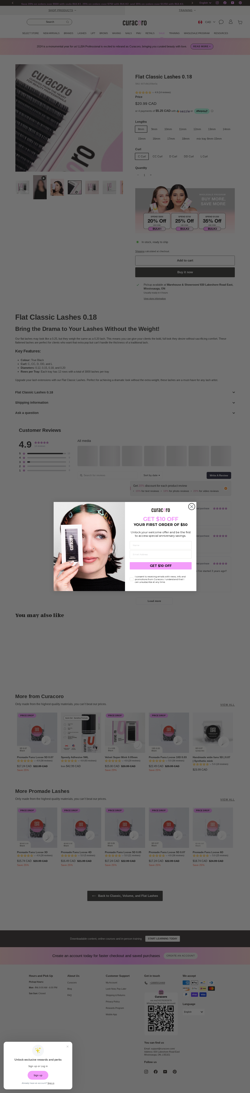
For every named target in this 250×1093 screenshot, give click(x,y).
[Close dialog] (192, 506)
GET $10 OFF (161, 566)
